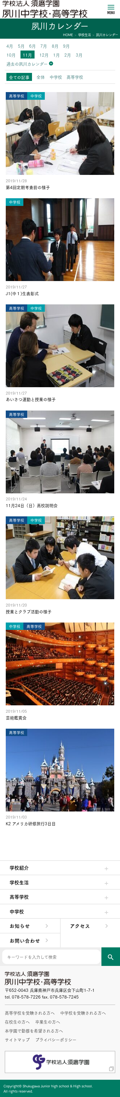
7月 (43, 46)
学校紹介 (19, 867)
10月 (11, 54)
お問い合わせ (25, 940)
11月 (27, 54)
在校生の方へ (17, 1021)
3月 (79, 54)
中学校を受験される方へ (83, 1012)
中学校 (17, 911)
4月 (9, 46)
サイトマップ (17, 1039)
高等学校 (19, 896)
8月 (55, 46)
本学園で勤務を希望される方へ (34, 1030)
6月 (32, 46)
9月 (66, 46)
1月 (56, 54)
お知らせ (20, 925)
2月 (67, 54)
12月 (44, 54)
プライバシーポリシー (55, 1039)
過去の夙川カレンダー (27, 63)
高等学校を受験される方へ (30, 1012)
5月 (21, 46)
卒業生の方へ (47, 1021)
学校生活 (19, 882)
